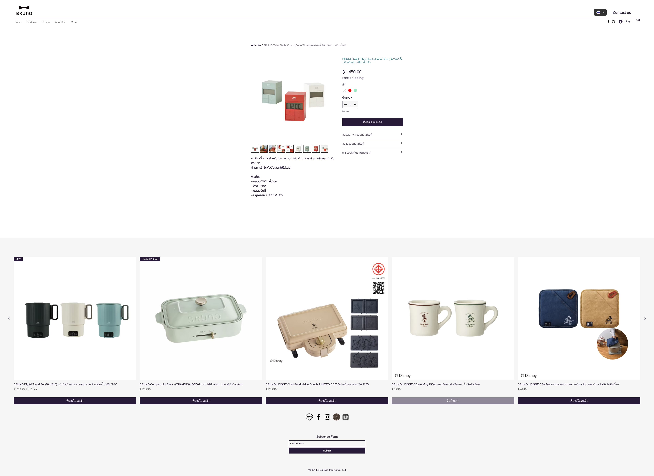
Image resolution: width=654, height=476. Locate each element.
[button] (31, 22)
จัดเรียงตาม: (371, 265)
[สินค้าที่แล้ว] (9, 473)
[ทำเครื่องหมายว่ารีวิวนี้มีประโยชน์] (398, 312)
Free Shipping (353, 78)
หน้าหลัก (256, 45)
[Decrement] (345, 104)
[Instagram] (613, 21)
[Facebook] (608, 21)
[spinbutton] (350, 104)
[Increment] (355, 104)
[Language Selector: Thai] (600, 12)
